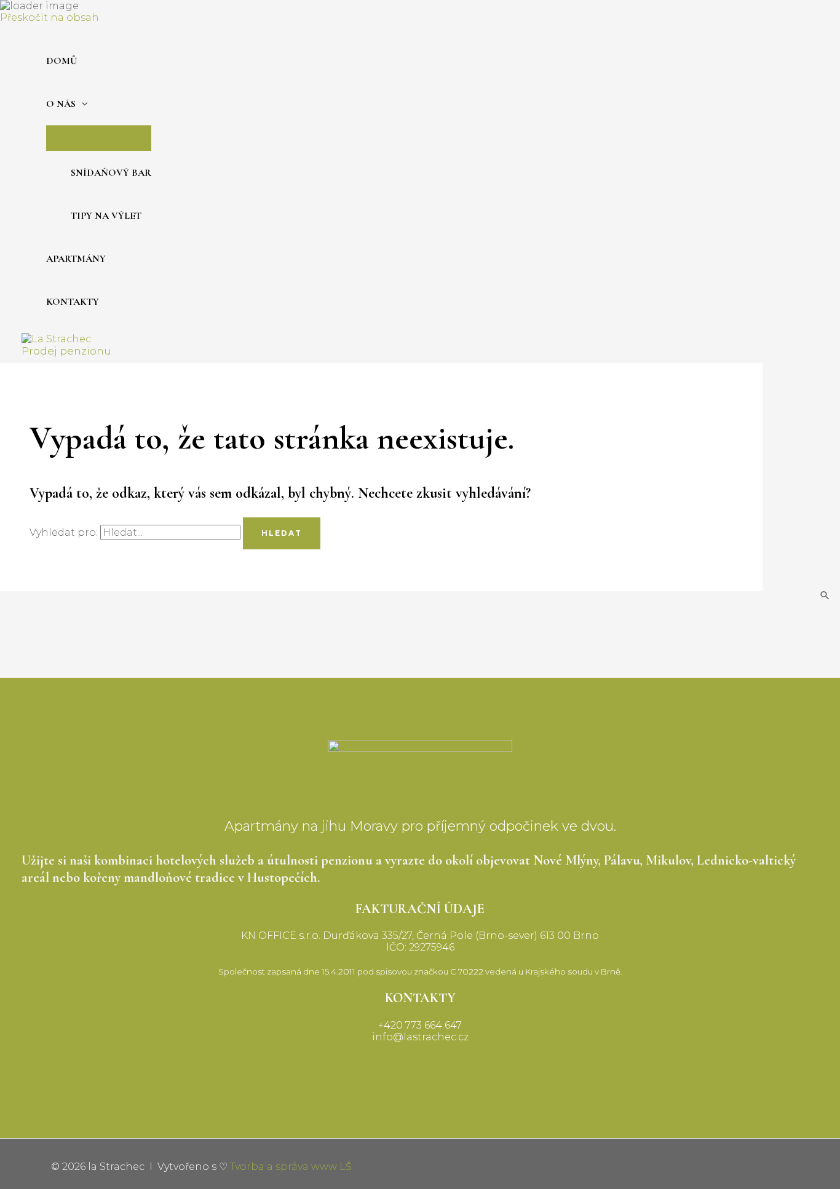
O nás (61, 104)
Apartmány (76, 259)
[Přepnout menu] (98, 137)
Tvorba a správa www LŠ (291, 1166)
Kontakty (72, 302)
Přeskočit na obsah (49, 17)
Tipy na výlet (106, 216)
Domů (61, 61)
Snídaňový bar (111, 173)
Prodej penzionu (66, 351)
